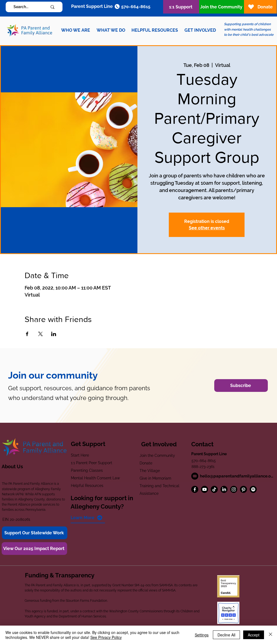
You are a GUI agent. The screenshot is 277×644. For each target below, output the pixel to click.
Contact (202, 444)
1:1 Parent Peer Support (91, 463)
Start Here (80, 455)
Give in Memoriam (155, 478)
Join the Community (157, 455)
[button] (75, 30)
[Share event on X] (40, 334)
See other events (207, 227)
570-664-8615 (204, 460)
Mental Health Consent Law (95, 478)
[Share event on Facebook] (27, 334)
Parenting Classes (87, 470)
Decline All (226, 635)
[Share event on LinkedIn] (53, 334)
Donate (146, 463)
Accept (253, 635)
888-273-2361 (203, 466)
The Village (150, 471)
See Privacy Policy (106, 637)
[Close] (270, 635)
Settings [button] (202, 635)
